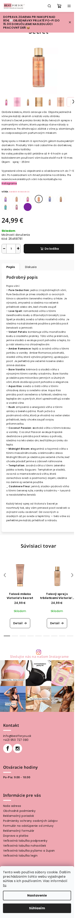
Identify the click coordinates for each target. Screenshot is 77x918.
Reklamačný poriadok (18, 816)
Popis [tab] (10, 267)
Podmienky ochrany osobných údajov (30, 821)
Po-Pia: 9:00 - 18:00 (16, 777)
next (72, 575)
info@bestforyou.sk (17, 736)
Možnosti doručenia (16, 235)
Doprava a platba (15, 836)
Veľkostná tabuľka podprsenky (25, 841)
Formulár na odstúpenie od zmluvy (28, 826)
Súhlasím (37, 908)
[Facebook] (7, 748)
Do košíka (52, 249)
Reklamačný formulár (18, 831)
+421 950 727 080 (15, 740)
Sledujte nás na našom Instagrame (39, 656)
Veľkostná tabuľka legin (20, 856)
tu (4, 885)
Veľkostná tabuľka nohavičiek (24, 846)
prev (5, 575)
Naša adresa (12, 806)
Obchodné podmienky (19, 811)
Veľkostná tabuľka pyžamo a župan (29, 851)
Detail (18, 623)
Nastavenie (37, 895)
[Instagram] (17, 748)
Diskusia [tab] (31, 267)
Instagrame (9, 183)
